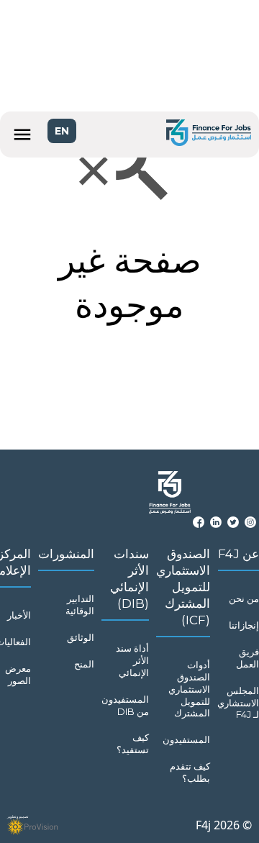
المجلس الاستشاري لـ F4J (238, 703)
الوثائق (80, 637)
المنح (84, 664)
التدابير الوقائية (79, 604)
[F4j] (208, 134)
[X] (233, 522)
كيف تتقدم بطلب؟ (190, 772)
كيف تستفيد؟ (133, 743)
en (62, 130)
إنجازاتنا (244, 625)
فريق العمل (247, 658)
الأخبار (19, 615)
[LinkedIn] (215, 522)
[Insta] (250, 522)
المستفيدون (186, 739)
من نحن (244, 598)
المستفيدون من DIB (125, 705)
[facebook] (198, 522)
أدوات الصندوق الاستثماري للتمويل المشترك (189, 689)
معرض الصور (18, 674)
